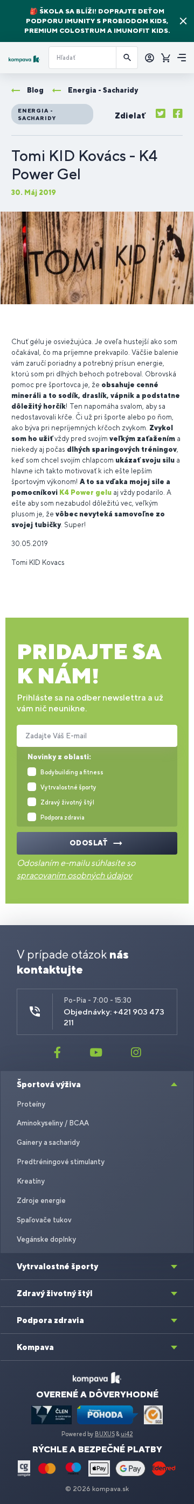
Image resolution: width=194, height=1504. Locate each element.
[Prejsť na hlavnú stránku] (24, 59)
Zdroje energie (41, 1201)
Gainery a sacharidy (48, 1142)
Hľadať (127, 57)
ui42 (127, 1434)
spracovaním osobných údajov (74, 875)
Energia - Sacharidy (37, 114)
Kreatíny (31, 1181)
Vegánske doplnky (46, 1239)
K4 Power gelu (85, 492)
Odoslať (89, 843)
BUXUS (105, 1434)
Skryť (183, 21)
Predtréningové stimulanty (61, 1162)
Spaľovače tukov (44, 1220)
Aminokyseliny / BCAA (53, 1123)
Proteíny (31, 1104)
